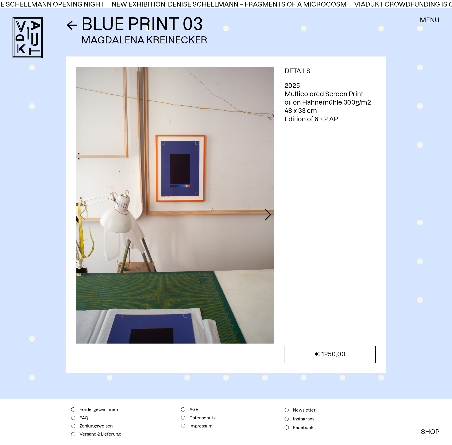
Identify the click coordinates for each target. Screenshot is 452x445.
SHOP (430, 431)
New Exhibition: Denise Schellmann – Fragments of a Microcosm (215, 4)
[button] (268, 215)
